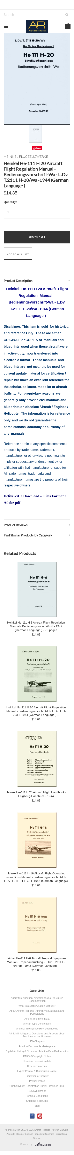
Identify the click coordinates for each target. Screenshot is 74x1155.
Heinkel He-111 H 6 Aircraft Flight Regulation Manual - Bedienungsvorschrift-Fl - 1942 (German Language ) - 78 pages (36, 626)
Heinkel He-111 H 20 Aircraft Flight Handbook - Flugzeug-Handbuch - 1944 (36, 794)
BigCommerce (44, 1144)
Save (38, 148)
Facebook (32, 1116)
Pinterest (40, 1116)
